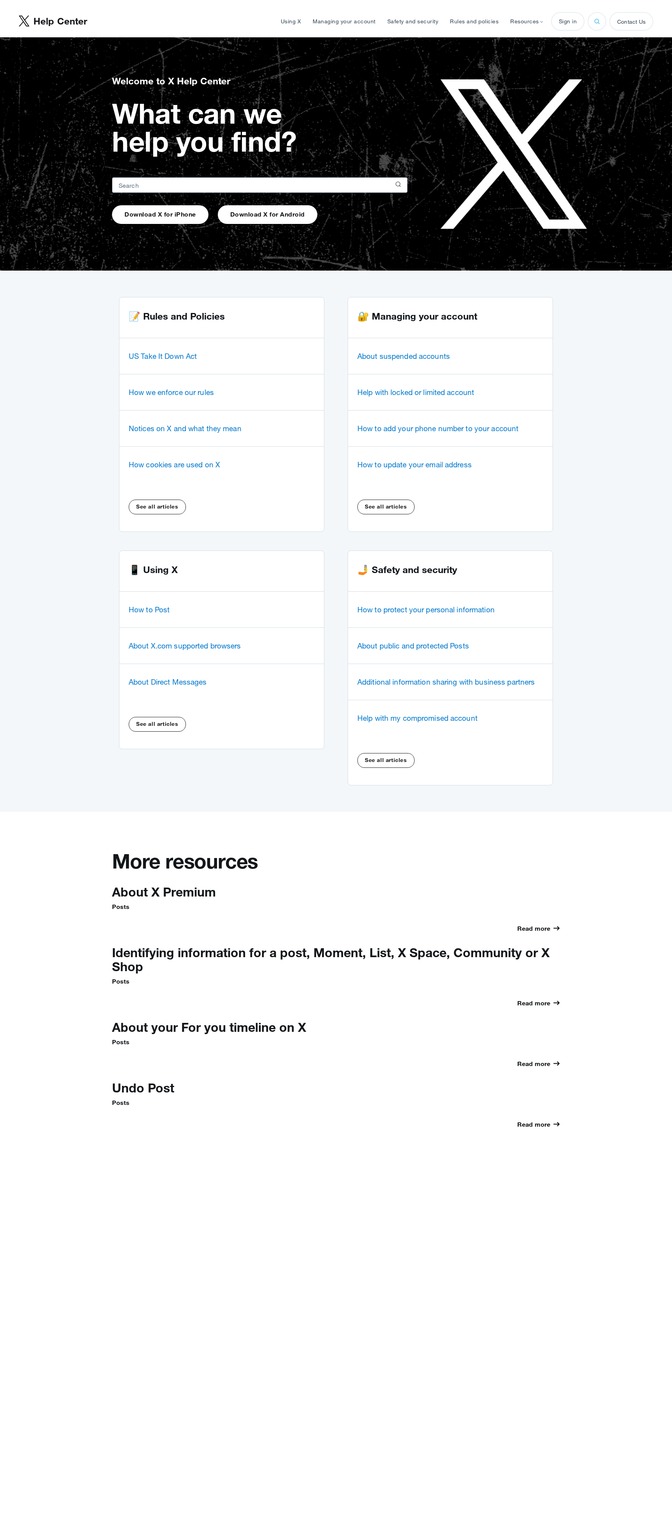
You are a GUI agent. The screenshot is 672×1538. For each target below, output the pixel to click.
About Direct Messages (168, 682)
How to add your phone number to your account (437, 428)
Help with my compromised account (417, 718)
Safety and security (413, 21)
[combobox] (260, 185)
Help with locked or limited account (415, 392)
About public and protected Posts (413, 645)
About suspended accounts (403, 356)
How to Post (149, 609)
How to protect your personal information (426, 609)
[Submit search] (397, 185)
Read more (533, 928)
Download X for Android (267, 214)
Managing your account (344, 21)
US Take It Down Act (163, 356)
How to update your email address (414, 464)
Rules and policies (474, 21)
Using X (291, 21)
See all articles (157, 506)
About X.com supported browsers (185, 645)
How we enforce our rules (171, 392)
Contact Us (631, 21)
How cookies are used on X (174, 464)
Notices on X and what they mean (185, 428)
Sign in (568, 21)
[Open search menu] (597, 21)
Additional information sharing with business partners (446, 682)
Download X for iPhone (160, 214)
